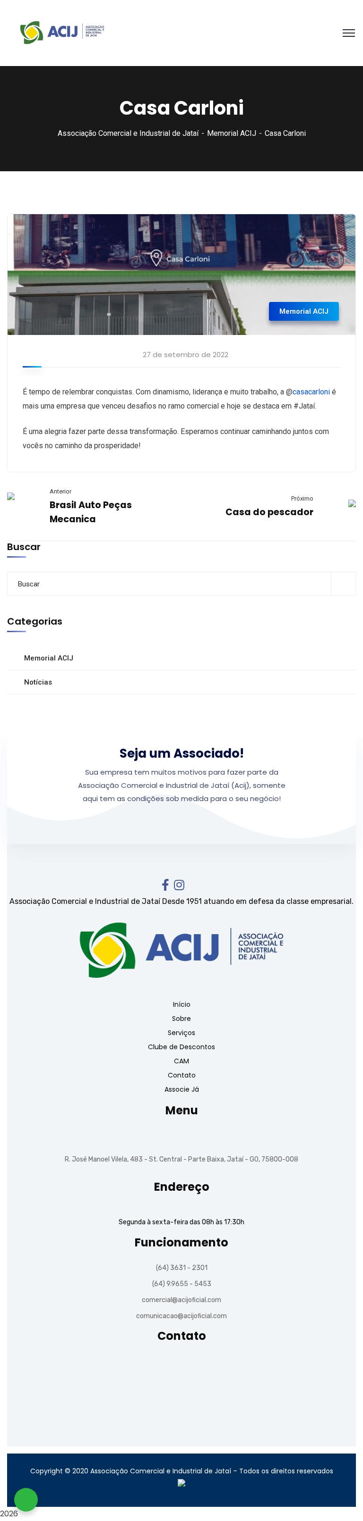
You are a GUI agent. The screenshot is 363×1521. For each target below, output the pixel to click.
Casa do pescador (269, 512)
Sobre (181, 1018)
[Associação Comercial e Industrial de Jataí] (60, 32)
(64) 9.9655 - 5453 (181, 1284)
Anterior (60, 491)
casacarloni (311, 391)
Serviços (181, 1032)
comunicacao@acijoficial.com (181, 1316)
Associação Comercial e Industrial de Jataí (128, 133)
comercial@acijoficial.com (181, 1300)
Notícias (38, 682)
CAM (181, 1061)
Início (181, 1004)
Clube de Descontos (181, 1047)
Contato (182, 1075)
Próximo (302, 498)
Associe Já (181, 1089)
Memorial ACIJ (231, 133)
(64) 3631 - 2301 (181, 1268)
